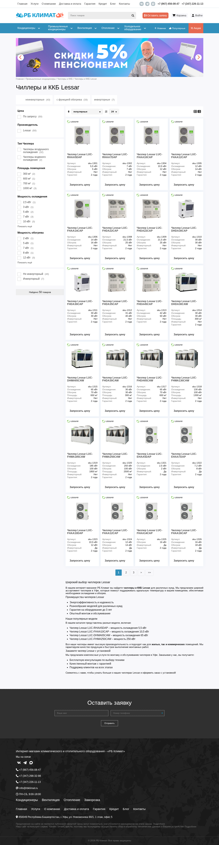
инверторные (104, 99)
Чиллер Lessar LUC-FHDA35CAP (115, 302)
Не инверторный (36, 274)
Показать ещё (24, 226)
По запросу (32, 116)
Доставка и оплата (70, 3)
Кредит (103, 3)
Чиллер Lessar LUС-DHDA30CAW (184, 302)
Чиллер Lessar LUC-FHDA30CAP (80, 302)
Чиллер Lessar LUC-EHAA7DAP (184, 455)
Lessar (30, 130)
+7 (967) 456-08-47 (168, 3)
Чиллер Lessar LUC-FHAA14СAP (80, 229)
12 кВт (29, 257)
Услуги (34, 3)
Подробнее (159, 824)
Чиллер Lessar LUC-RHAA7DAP (115, 156)
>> (149, 572)
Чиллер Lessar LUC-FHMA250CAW (115, 455)
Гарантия (89, 3)
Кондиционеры (27, 800)
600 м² (29, 178)
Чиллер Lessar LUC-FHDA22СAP (115, 229)
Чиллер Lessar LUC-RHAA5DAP (80, 156)
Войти (198, 15)
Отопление (72, 800)
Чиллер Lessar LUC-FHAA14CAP (149, 532)
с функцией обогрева (72, 99)
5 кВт (28, 211)
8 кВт (28, 252)
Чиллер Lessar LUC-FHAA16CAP (184, 532)
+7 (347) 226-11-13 (192, 3)
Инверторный (33, 278)
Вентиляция (51, 800)
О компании (49, 3)
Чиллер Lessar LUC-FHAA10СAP (149, 156)
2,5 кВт (29, 202)
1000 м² (30, 188)
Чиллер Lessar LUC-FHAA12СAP (184, 156)
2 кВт (28, 238)
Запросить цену (80, 184)
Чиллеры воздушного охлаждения (36, 150)
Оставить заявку (157, 15)
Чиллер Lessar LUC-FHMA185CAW (80, 455)
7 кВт (28, 216)
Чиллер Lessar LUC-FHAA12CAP (115, 532)
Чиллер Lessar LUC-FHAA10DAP (80, 532)
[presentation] (20, 57)
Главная (22, 3)
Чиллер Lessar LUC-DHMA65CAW (80, 379)
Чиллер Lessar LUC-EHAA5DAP (149, 455)
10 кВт (29, 221)
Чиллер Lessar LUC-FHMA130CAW (184, 379)
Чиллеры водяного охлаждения (34, 158)
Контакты (124, 3)
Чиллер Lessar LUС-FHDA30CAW (115, 379)
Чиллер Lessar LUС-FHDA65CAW (149, 379)
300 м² (29, 173)
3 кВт (28, 207)
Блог (113, 3)
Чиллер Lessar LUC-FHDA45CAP (149, 302)
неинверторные (37, 99)
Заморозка (92, 800)
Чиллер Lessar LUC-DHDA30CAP (184, 229)
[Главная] (40, 16)
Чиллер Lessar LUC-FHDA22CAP (149, 229)
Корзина (181, 15)
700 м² (29, 183)
